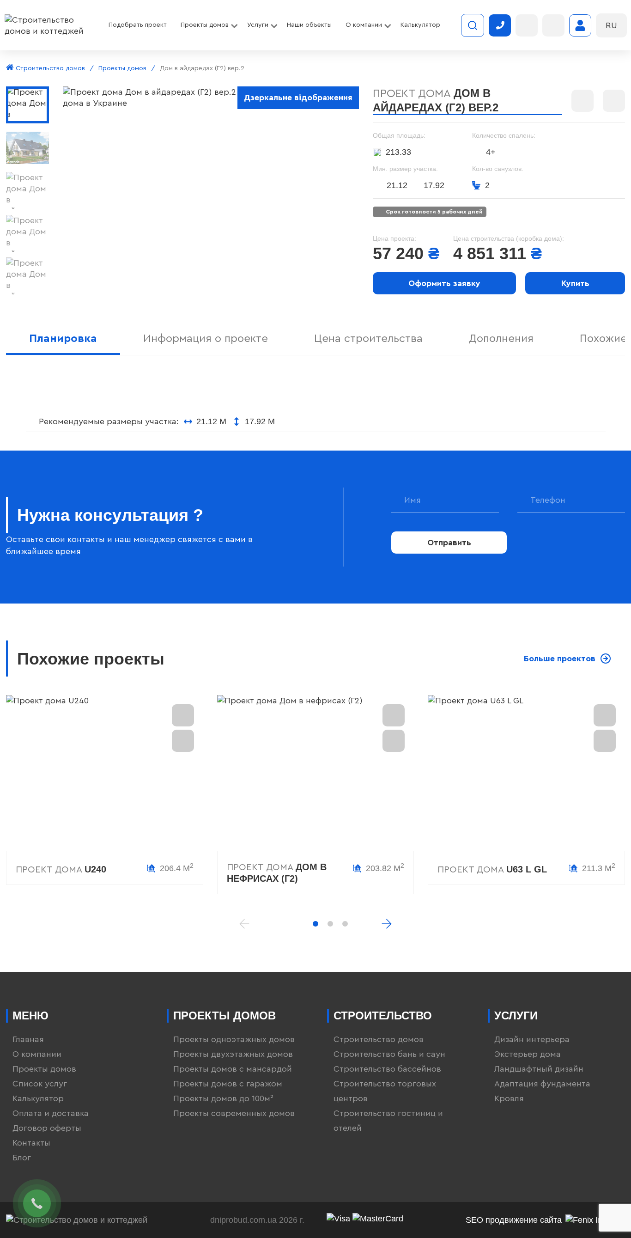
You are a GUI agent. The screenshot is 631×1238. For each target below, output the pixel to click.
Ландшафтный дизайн (538, 1069)
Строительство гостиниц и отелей (388, 1120)
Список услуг (39, 1083)
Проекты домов (122, 68)
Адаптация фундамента (542, 1083)
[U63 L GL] (526, 773)
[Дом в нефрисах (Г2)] (315, 773)
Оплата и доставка (50, 1113)
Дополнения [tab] (501, 338)
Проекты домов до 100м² (223, 1098)
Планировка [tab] (63, 338)
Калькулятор (38, 1098)
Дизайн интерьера (532, 1039)
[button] (315, 924)
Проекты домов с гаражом (227, 1083)
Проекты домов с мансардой (232, 1069)
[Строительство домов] (48, 25)
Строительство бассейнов (387, 1069)
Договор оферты (46, 1128)
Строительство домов (49, 68)
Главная (28, 1039)
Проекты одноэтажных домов (234, 1039)
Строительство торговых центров (385, 1091)
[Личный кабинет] (580, 25)
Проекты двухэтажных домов (233, 1054)
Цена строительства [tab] (368, 338)
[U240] (104, 773)
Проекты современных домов (234, 1113)
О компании (36, 1054)
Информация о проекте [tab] (205, 338)
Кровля (509, 1098)
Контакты (31, 1143)
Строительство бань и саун (389, 1054)
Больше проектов (559, 658)
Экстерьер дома (527, 1054)
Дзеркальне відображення (298, 97)
